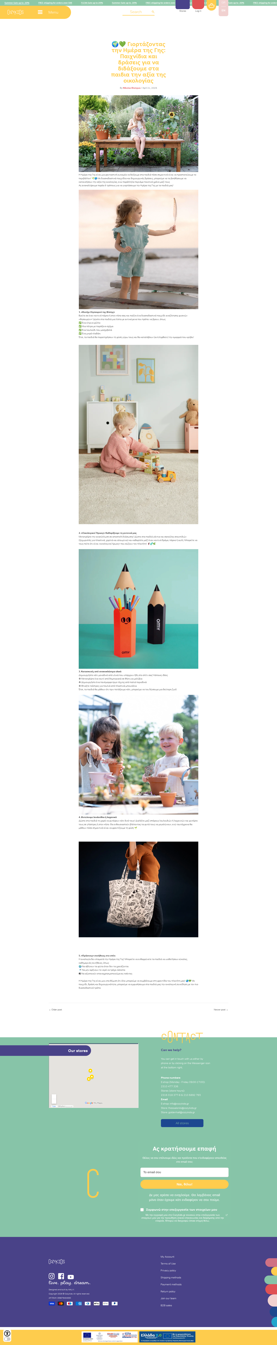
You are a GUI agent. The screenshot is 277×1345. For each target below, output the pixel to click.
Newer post (220, 1009)
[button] (138, 12)
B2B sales (166, 1305)
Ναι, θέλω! (185, 1184)
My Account (167, 1256)
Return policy (168, 1291)
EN (223, 10)
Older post (56, 1009)
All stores (182, 1123)
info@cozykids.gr (179, 1103)
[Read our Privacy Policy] (227, 1215)
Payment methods (171, 1284)
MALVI (71, 1289)
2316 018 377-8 (170, 1095)
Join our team (168, 1298)
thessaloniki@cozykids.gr (182, 1107)
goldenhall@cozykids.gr (181, 1112)
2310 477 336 (169, 1086)
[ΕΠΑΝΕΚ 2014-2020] (110, 1337)
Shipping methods (171, 1277)
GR (223, 2)
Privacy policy (168, 1270)
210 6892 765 (192, 1095)
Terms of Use (168, 1263)
